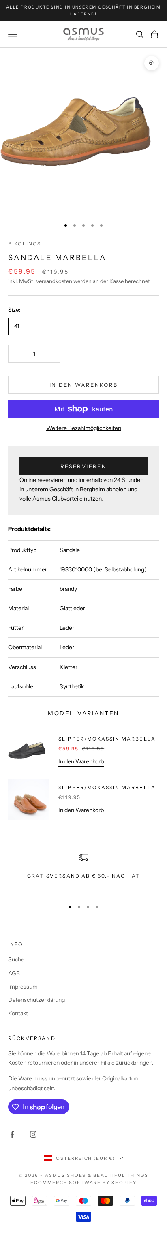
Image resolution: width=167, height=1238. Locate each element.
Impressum (23, 986)
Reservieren (83, 466)
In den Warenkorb (83, 384)
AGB (14, 973)
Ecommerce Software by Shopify (83, 1182)
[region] (83, 872)
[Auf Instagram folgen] (33, 1134)
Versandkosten (54, 281)
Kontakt (18, 1013)
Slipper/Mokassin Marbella (107, 739)
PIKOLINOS (24, 244)
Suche (16, 959)
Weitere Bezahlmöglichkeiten (83, 428)
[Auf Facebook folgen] (12, 1134)
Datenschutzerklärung (36, 1000)
